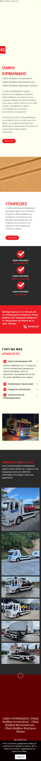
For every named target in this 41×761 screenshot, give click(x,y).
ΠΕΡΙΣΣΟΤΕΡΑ (9, 141)
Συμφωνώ (20, 757)
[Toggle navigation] (38, 3)
